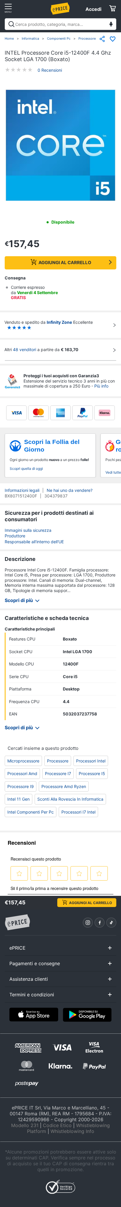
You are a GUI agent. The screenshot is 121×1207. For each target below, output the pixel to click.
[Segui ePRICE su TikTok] (111, 923)
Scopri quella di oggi (26, 468)
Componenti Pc (58, 38)
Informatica (30, 38)
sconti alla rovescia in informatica (70, 799)
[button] (60, 146)
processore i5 (92, 773)
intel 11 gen (18, 799)
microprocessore (23, 760)
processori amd (22, 773)
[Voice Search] (111, 25)
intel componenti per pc (30, 811)
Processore (87, 38)
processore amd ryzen (63, 786)
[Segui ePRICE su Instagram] (88, 923)
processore (57, 760)
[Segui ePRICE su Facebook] (100, 923)
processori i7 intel (78, 811)
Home (9, 38)
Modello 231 (24, 1125)
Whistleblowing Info (72, 1131)
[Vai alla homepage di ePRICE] (17, 922)
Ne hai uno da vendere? (70, 490)
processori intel (90, 760)
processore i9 (20, 786)
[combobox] (60, 24)
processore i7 (58, 773)
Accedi (93, 9)
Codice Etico (57, 1125)
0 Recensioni (50, 70)
